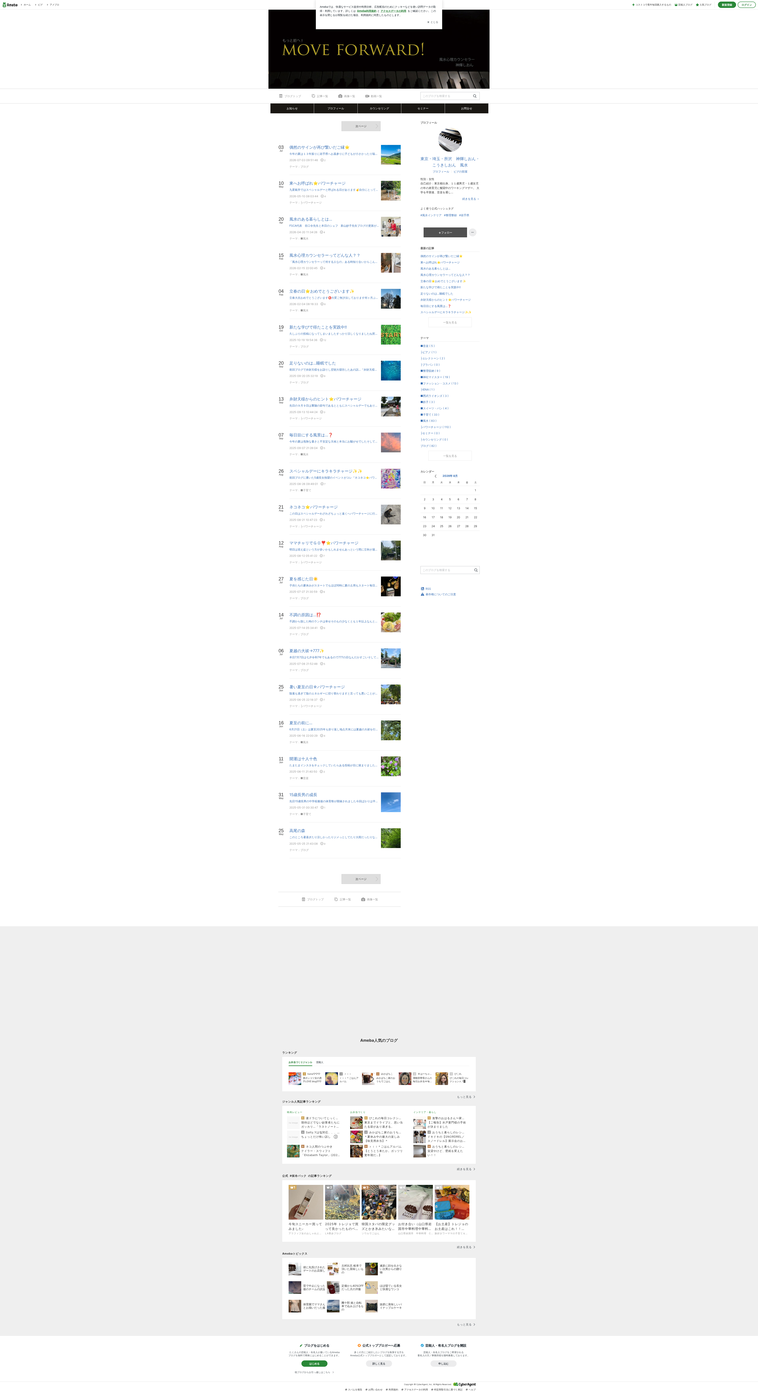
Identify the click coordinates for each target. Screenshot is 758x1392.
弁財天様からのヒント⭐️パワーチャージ (445, 299)
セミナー (423, 108)
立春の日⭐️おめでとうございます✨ (443, 281)
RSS (428, 588)
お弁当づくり (358, 1112)
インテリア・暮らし (424, 1112)
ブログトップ (292, 96)
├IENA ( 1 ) (427, 389)
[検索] (474, 96)
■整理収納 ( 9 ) (430, 370)
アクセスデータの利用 (416, 1389)
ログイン (747, 4)
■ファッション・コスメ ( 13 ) (439, 383)
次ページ (361, 126)
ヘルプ (472, 1389)
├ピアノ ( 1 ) (428, 352)
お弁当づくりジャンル (300, 1062)
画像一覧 (349, 96)
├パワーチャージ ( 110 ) (435, 427)
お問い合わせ (375, 1389)
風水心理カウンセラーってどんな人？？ (445, 274)
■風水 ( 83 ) (428, 420)
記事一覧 (322, 96)
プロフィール (441, 171)
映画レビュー (294, 1112)
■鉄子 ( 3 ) (427, 402)
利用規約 (393, 1389)
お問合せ (466, 108)
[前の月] (435, 476)
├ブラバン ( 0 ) (430, 364)
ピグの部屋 (460, 171)
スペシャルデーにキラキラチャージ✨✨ (445, 312)
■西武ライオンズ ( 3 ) (434, 395)
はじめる (314, 1363)
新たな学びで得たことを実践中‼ (440, 287)
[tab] (300, 1062)
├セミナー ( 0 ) (430, 433)
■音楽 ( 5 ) (427, 346)
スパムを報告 (355, 1389)
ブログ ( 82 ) (428, 445)
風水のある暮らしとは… (435, 268)
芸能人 (319, 1062)
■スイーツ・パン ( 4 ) (434, 408)
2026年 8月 (450, 475)
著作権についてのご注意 (441, 594)
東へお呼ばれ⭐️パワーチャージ (440, 262)
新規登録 (727, 4)
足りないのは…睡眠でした (436, 293)
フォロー (446, 232)
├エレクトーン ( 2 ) (432, 358)
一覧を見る (450, 322)
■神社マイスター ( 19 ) (435, 377)
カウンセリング (379, 108)
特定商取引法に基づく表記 (448, 1389)
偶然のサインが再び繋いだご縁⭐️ (441, 256)
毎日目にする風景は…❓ (435, 306)
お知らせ (292, 108)
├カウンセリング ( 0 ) (434, 439)
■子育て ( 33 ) (429, 414)
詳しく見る (378, 1363)
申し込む (443, 1363)
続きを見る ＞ (471, 198)
